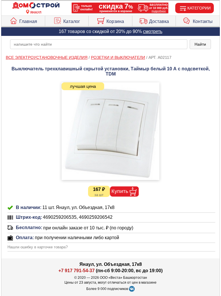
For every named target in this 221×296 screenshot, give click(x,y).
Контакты (203, 21)
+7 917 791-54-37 (76, 270)
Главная (28, 21)
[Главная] (36, 5)
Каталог (71, 21)
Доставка (159, 21)
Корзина (115, 21)
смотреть (152, 31)
